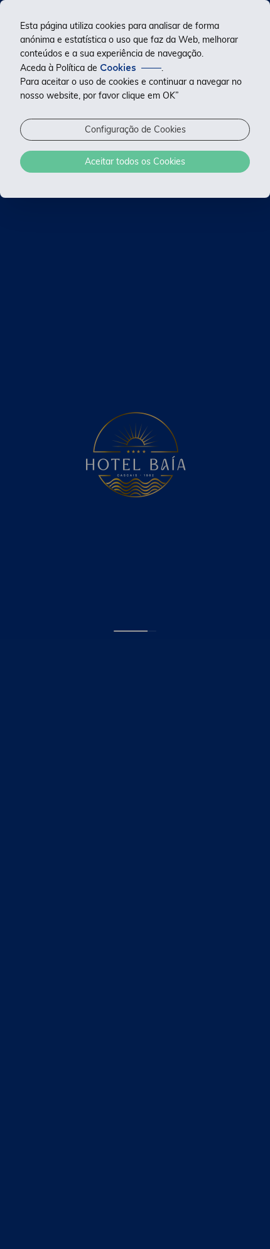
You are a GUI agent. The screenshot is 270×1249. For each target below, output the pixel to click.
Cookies (118, 68)
